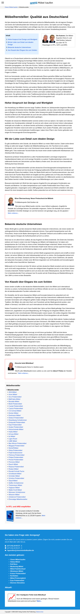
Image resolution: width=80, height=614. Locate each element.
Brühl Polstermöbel (15, 404)
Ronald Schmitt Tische (16, 471)
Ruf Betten (14, 576)
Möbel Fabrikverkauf (17, 569)
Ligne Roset (13, 439)
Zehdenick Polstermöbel (17, 497)
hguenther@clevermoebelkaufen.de (20, 550)
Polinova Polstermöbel (16, 455)
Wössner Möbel (14, 494)
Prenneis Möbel (14, 462)
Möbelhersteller (13, 390)
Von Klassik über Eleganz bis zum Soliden (22, 50)
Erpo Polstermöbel (15, 425)
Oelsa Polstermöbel (15, 450)
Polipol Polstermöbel (16, 457)
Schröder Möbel (14, 476)
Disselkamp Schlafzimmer (18, 420)
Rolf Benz (13, 564)
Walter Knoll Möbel (15, 490)
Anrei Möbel (13, 394)
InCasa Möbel (13, 434)
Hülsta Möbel (15, 562)
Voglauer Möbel (14, 487)
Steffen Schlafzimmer (16, 483)
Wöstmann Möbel (16, 571)
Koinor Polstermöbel (18, 573)
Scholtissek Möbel (15, 473)
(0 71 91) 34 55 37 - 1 (14, 546)
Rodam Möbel (13, 469)
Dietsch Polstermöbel (16, 418)
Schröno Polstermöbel (16, 478)
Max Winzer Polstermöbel (17, 443)
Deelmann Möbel (15, 415)
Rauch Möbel (13, 464)
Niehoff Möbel (13, 448)
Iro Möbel (12, 436)
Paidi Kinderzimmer (15, 453)
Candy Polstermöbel (16, 406)
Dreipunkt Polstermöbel (17, 422)
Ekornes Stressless (17, 583)
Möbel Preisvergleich (18, 578)
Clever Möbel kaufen (11, 7)
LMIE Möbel (13, 441)
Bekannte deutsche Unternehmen (19, 47)
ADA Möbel (13, 392)
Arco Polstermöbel (15, 397)
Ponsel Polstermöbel (16, 460)
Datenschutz (39, 612)
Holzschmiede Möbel (16, 429)
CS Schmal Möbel (15, 411)
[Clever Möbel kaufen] (40, 3)
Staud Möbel (13, 480)
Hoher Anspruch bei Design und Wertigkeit (22, 39)
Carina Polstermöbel (16, 408)
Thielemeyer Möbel (15, 485)
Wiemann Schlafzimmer (17, 492)
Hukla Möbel (13, 432)
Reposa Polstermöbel (16, 467)
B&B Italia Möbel (14, 399)
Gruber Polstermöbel (16, 427)
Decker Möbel (13, 413)
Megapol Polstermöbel (16, 446)
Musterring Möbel (16, 566)
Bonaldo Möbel (14, 401)
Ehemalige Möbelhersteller (18, 499)
